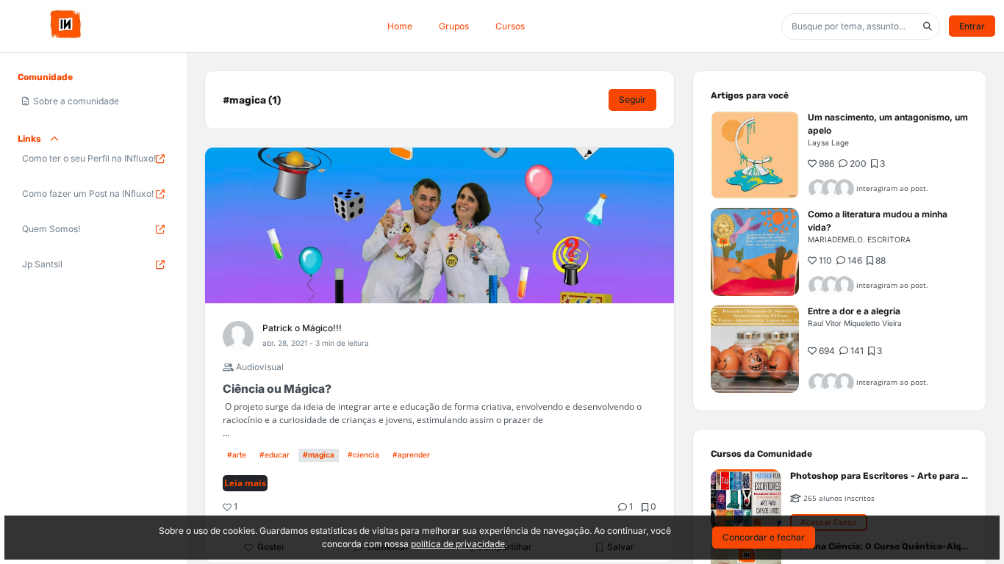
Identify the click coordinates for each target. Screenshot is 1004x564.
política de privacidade (458, 543)
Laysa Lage (828, 142)
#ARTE (236, 454)
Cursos (510, 26)
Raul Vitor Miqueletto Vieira (855, 323)
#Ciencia (363, 454)
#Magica (318, 454)
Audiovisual (259, 366)
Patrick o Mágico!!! (302, 327)
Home (399, 26)
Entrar (972, 26)
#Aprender (411, 454)
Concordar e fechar (763, 537)
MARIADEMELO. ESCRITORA (859, 239)
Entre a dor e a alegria (854, 311)
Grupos (454, 26)
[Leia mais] (755, 155)
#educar (274, 454)
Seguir (632, 99)
